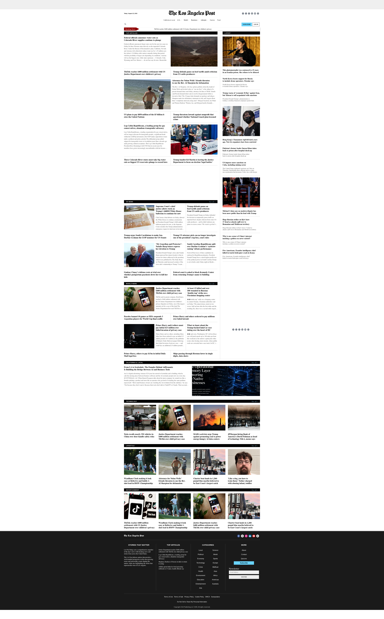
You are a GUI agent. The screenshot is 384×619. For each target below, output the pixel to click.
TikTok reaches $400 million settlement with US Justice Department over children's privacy (142, 29)
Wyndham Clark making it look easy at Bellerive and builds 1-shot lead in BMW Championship (138, 480)
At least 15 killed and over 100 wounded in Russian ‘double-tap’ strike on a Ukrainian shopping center (198, 292)
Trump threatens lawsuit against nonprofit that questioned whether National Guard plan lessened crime (194, 117)
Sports (215, 558)
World (215, 554)
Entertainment (201, 584)
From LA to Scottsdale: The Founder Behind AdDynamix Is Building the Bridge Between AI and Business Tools (148, 368)
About (244, 550)
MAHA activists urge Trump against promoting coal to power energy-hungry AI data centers (207, 436)
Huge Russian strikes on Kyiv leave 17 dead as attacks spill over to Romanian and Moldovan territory (236, 221)
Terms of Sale (178, 597)
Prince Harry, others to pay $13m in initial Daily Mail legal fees (145, 354)
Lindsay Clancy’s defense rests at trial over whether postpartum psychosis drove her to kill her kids (146, 274)
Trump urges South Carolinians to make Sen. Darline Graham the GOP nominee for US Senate (145, 236)
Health (200, 571)
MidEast (215, 567)
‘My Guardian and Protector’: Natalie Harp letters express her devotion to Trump (169, 246)
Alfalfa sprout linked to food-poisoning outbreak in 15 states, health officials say (171, 568)
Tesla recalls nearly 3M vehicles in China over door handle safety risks (139, 435)
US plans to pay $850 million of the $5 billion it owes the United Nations (144, 115)
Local (201, 550)
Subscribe (244, 576)
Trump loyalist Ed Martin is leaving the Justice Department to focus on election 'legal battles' (193, 161)
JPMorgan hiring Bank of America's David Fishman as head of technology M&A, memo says (242, 436)
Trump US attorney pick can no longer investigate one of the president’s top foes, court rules (194, 236)
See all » (212, 202)
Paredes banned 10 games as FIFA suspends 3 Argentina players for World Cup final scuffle (143, 317)
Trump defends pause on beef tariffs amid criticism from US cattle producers (245, 29)
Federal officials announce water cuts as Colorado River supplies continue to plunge (142, 39)
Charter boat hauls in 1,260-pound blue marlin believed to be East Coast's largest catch (206, 480)
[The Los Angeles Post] (192, 13)
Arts (200, 588)
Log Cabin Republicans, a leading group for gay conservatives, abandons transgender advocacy (144, 127)
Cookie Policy (199, 597)
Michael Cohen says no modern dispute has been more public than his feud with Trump (239, 212)
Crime (200, 567)
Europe (215, 563)
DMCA (207, 597)
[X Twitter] (246, 14)
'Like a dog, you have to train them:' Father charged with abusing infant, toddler (240, 480)
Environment (200, 575)
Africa (215, 575)
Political (201, 554)
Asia (215, 571)
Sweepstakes (215, 597)
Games (212, 20)
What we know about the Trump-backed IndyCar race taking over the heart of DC (199, 327)
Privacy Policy (189, 597)
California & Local (169, 20)
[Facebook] (243, 14)
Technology (200, 563)
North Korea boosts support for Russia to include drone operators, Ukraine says (238, 80)
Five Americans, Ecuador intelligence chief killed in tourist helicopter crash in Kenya (239, 251)
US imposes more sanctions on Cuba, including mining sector (234, 163)
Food (218, 20)
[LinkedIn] (252, 14)
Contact (244, 554)
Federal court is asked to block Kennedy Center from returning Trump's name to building (193, 273)
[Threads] (258, 14)
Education (200, 579)
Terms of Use (168, 597)
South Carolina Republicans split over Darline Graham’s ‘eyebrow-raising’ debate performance (201, 246)
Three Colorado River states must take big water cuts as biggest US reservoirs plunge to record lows (145, 161)
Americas (215, 579)
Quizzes (244, 558)
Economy (200, 558)
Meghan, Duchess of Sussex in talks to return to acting (173, 563)
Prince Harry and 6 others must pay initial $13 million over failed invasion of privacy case (169, 327)
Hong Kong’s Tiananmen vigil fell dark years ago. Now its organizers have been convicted (240, 141)
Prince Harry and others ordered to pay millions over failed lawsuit (194, 317)
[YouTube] (255, 14)
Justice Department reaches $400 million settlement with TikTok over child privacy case (169, 290)
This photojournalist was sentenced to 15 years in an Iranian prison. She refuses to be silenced (241, 71)
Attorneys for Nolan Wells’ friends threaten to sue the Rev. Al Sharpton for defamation (191, 81)
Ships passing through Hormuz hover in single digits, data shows (193, 354)
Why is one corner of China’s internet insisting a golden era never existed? (237, 237)
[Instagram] (249, 14)
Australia (215, 584)
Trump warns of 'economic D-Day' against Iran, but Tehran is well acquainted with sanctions (241, 94)
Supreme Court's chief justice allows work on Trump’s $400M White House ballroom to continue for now (168, 210)
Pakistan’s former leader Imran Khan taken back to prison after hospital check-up (239, 149)
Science (215, 550)
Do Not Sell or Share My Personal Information (192, 602)
